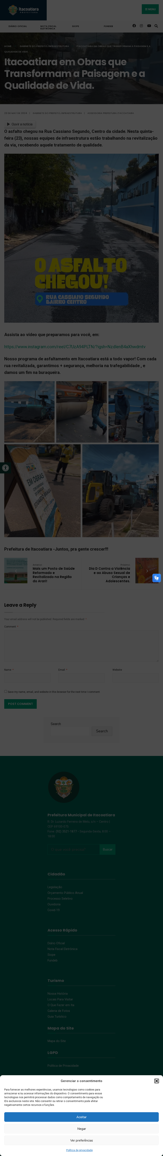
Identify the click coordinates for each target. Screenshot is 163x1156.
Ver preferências (81, 1140)
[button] (157, 1081)
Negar (81, 1129)
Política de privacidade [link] (79, 1150)
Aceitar (81, 1117)
